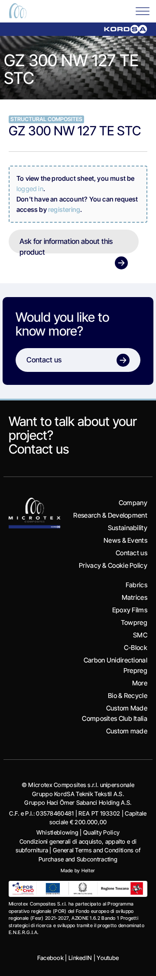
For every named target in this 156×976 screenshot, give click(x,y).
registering (64, 209)
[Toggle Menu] (143, 10)
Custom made (126, 731)
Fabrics (136, 585)
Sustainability (127, 528)
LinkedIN (80, 957)
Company (133, 503)
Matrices (134, 597)
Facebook (50, 957)
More (139, 683)
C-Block (135, 647)
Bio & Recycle (127, 695)
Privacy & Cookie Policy (113, 565)
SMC (140, 635)
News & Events (125, 540)
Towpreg (134, 622)
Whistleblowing (57, 832)
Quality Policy (101, 832)
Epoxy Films (129, 610)
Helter (88, 870)
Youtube (108, 957)
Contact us (39, 449)
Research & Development (110, 515)
